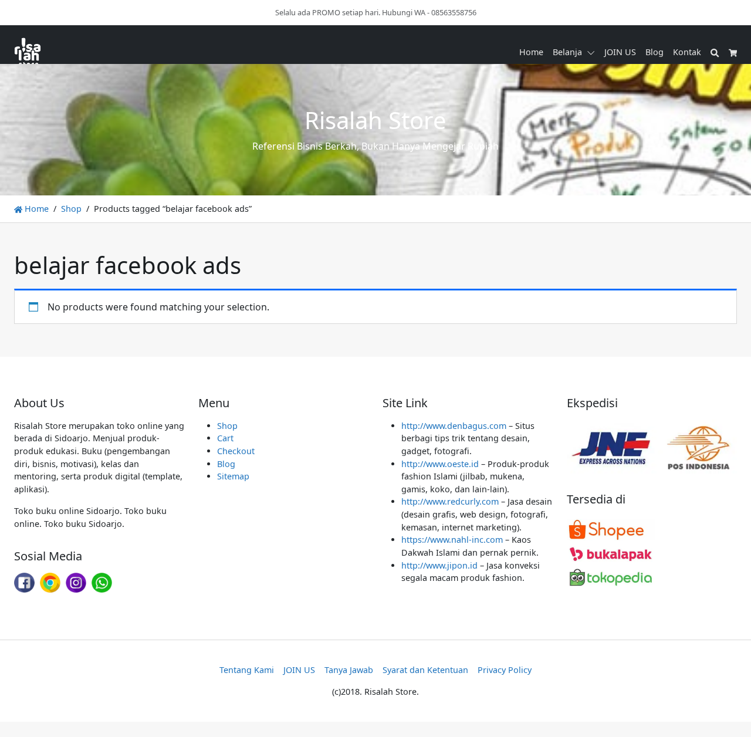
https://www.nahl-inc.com (452, 539)
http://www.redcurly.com (450, 501)
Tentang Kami (246, 669)
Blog (654, 52)
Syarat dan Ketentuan (425, 669)
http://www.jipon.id (439, 565)
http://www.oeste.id (440, 463)
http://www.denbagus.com (453, 425)
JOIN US (620, 52)
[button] (593, 52)
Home (531, 52)
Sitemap (233, 476)
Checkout (236, 451)
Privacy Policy (505, 669)
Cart (225, 438)
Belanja (567, 52)
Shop (71, 208)
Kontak (687, 52)
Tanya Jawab (348, 669)
